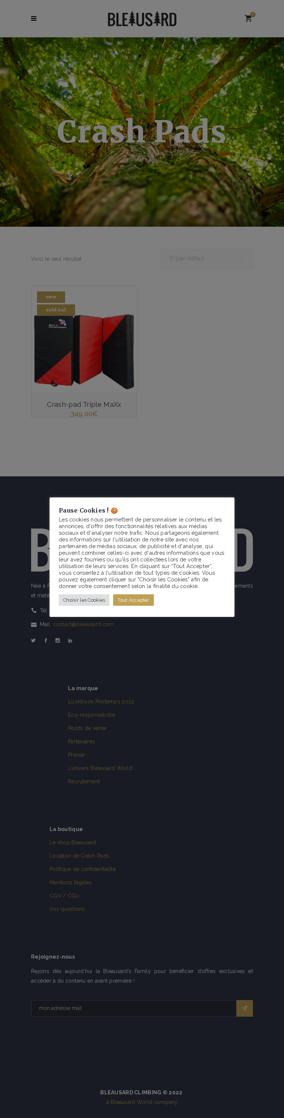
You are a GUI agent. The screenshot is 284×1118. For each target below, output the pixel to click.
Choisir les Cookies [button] (84, 600)
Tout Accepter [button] (133, 600)
